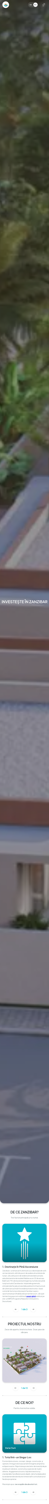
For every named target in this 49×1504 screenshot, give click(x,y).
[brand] (5, 4)
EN (31, 5)
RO (35, 5)
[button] (44, 5)
